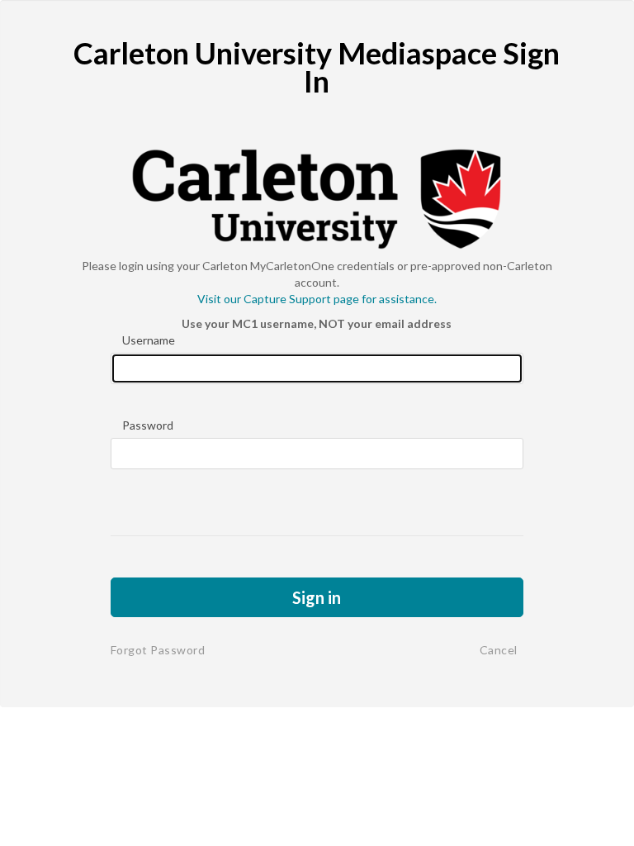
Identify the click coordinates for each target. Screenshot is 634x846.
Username (148, 340)
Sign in (316, 597)
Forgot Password (158, 650)
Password (147, 425)
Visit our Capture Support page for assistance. (317, 299)
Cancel (499, 650)
